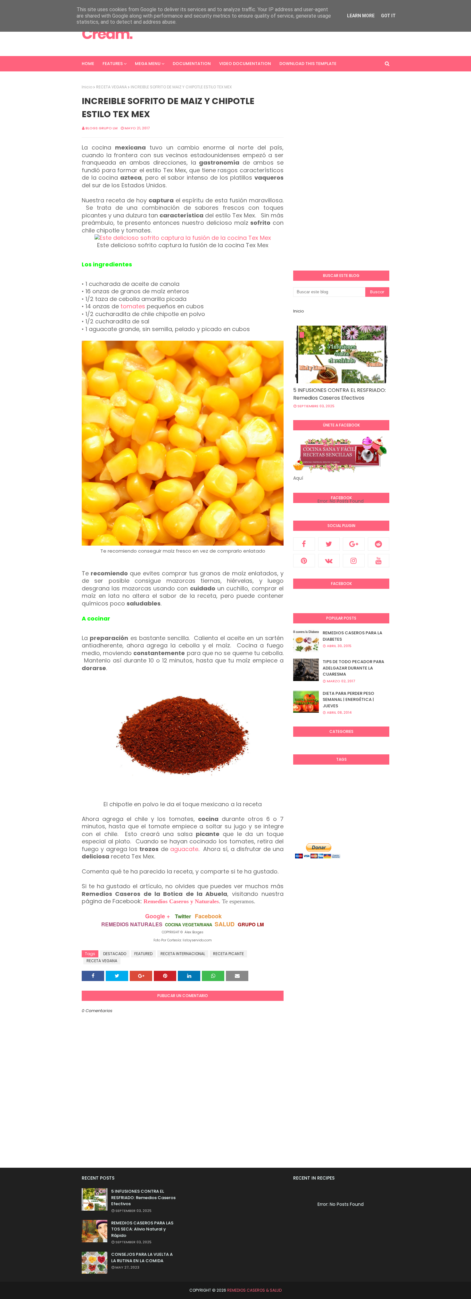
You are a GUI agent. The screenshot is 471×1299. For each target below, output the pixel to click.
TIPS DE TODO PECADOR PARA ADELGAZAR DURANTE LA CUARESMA (353, 668)
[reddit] (379, 544)
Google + (157, 916)
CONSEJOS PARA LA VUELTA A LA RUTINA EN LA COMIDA (142, 1257)
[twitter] (329, 544)
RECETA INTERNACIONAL (183, 953)
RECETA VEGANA (111, 87)
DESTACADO (114, 953)
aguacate (184, 849)
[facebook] (304, 544)
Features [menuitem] (113, 64)
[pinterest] (304, 560)
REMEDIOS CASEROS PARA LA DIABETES (352, 636)
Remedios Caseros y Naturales (181, 901)
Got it (388, 15)
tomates (132, 306)
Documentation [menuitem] (192, 64)
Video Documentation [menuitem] (245, 64)
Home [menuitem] (88, 64)
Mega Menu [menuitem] (148, 64)
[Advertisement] (272, 33)
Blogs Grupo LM (102, 128)
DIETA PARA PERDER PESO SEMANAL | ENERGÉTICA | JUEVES (348, 699)
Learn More (361, 15)
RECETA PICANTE (228, 953)
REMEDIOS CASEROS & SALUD (254, 1290)
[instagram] (354, 560)
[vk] (329, 560)
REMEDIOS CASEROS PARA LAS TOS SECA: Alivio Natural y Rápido (142, 1229)
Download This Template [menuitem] (307, 64)
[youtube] (379, 560)
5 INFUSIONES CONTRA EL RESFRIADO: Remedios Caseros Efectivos (339, 394)
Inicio (87, 87)
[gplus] (354, 544)
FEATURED (143, 953)
